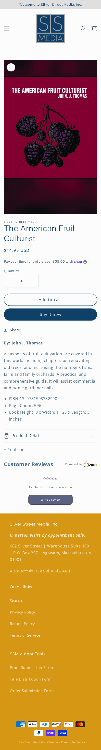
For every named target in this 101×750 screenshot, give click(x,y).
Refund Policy (22, 623)
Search (16, 600)
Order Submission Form (32, 690)
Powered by (73, 464)
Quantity (11, 271)
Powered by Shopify (73, 742)
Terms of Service (25, 635)
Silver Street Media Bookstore (42, 742)
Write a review (50, 499)
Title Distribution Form (31, 679)
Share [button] (15, 329)
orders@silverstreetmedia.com (41, 570)
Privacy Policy (22, 612)
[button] (6, 28)
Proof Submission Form (31, 667)
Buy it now (51, 314)
